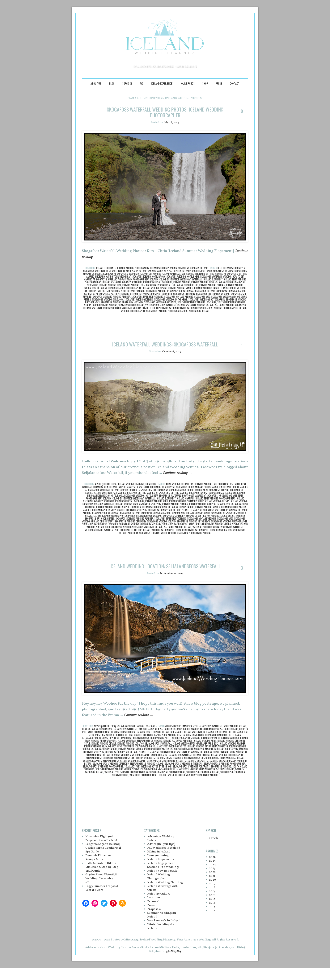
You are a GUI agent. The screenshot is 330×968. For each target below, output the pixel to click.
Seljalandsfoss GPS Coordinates (201, 758)
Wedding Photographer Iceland (230, 308)
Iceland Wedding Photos (185, 285)
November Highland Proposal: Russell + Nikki (102, 839)
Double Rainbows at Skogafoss (111, 273)
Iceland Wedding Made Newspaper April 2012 (138, 504)
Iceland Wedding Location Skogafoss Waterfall (147, 285)
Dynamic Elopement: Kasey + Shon (99, 857)
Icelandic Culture (158, 894)
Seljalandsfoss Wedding (149, 515)
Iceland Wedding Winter (233, 507)
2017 (212, 891)
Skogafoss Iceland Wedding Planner (111, 296)
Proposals (154, 909)
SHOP (205, 83)
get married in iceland (193, 273)
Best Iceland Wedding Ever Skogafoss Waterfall (215, 484)
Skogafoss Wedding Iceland (138, 299)
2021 (212, 876)
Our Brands (188, 83)
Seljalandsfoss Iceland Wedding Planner (124, 761)
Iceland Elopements (106, 268)
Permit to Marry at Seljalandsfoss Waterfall (163, 752)
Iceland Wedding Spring (155, 288)
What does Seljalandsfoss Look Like (148, 775)
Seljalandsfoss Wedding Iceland (146, 763)
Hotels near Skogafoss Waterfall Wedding (209, 276)
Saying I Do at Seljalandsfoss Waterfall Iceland (176, 755)
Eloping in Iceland (138, 273)
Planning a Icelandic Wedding (151, 291)
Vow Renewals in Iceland (163, 921)
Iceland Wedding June (110, 285)
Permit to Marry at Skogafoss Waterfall (203, 510)
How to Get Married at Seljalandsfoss (129, 738)
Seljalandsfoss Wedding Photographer (224, 763)
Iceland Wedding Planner (212, 285)
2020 (212, 880)
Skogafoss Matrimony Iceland (147, 296)
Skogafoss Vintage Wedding (178, 296)
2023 (212, 868)
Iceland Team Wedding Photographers (215, 498)
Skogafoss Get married (232, 515)
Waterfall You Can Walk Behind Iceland (124, 772)
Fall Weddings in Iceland (163, 848)
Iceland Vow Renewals (162, 871)
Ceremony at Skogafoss (174, 487)
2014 (212, 903)
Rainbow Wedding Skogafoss (231, 291)
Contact (234, 83)
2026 (212, 857)
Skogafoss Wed (202, 296)
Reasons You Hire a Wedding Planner (191, 513)
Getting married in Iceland (185, 493)
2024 (212, 865)
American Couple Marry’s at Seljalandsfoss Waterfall (193, 726)
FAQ (141, 83)
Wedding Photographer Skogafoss (139, 311)
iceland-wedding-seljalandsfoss (187, 749)
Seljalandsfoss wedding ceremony (111, 763)
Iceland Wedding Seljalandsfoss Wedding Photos (160, 746)
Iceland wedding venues (180, 288)
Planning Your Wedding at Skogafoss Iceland (191, 291)
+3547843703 (172, 951)
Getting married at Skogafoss (222, 273)
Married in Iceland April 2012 (132, 510)
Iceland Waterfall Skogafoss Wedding (122, 282)
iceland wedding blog (202, 282)
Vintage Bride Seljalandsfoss (173, 769)
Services (127, 83)
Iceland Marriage (185, 498)
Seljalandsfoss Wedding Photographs (103, 766)
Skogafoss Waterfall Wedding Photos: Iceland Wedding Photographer (165, 112)
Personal (153, 902)
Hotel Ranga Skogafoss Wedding (169, 276)
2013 (212, 907)
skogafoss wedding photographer (206, 299)
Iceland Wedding (181, 282)
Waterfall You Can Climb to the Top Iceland (145, 308)
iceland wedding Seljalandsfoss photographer (109, 746)
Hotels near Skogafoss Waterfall (163, 495)
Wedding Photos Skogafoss (173, 311)
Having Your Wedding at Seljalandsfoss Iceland (179, 735)
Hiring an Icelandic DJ (98, 495)
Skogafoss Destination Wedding (213, 294)
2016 (212, 895)
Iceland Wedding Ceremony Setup (186, 501)
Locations (151, 484)
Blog (112, 83)
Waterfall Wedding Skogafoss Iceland (212, 527)
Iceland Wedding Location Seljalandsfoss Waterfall (144, 743)
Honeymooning (157, 856)
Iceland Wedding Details (217, 501)
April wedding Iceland (177, 484)
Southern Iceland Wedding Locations (196, 302)
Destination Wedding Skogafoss (169, 490)
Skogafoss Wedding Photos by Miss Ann (122, 302)
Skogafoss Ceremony (184, 294)
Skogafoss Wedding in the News (170, 299)
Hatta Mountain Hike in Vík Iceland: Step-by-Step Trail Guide (101, 867)
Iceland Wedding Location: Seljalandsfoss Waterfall (165, 566)
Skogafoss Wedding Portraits (160, 302)
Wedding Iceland (177, 308)
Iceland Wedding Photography (133, 268)
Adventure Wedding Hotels (160, 839)
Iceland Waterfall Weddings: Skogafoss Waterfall (165, 344)
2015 (212, 899)
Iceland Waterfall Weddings (157, 282)
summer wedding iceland (131, 305)
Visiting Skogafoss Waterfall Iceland (165, 305)
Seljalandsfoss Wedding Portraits (191, 766)
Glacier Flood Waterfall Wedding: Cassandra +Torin (101, 878)
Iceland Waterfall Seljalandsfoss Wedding (140, 740)
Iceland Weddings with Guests (162, 888)
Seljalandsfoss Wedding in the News (184, 763)
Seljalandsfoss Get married (168, 758)
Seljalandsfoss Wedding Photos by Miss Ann (147, 766)
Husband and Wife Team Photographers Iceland (133, 279)
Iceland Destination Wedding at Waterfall (180, 279)
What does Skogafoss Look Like (144, 533)
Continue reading (177, 473)
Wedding (155, 530)
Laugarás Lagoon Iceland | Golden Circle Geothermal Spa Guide (103, 848)
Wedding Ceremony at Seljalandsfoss (165, 772)
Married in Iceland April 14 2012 (99, 510)
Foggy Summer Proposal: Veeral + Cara (101, 888)
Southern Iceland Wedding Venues (213, 524)
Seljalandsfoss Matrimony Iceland (165, 761)
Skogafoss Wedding (221, 766)
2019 (212, 884)
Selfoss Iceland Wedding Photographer (151, 294)
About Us (96, 83)
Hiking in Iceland (158, 852)
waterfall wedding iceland (200, 305)
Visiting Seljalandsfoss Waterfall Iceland (212, 769)
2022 (212, 872)
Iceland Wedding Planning (163, 268)
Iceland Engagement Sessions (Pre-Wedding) (163, 865)
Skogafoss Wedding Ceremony (107, 299)
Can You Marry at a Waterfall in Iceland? (169, 271)
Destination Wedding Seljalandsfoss (130, 732)
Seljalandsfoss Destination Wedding (133, 758)
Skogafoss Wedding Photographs (100, 524)
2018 (212, 888)
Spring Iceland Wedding (105, 305)
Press (219, 83)
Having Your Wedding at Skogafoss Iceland (128, 276)
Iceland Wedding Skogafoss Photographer (119, 288)
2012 (212, 911)
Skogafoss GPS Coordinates (99, 518)
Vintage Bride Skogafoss (109, 527)
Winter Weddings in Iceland (160, 926)
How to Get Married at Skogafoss (200, 495)
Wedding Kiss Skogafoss (200, 308)
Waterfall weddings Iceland (106, 308)
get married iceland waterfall (164, 273)
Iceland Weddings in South (208, 288)
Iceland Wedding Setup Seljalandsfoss (209, 504)
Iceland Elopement (213, 279)
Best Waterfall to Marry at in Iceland (126, 271)
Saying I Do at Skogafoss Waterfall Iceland (106, 294)
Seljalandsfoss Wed (194, 761)
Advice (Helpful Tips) (105, 484)
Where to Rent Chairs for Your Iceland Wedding (186, 533)
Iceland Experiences (162, 83)
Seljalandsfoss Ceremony (99, 758)
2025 (212, 861)
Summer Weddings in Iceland (193, 268)
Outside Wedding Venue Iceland (119, 291)
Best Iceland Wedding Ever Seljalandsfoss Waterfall (110, 729)
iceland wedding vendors (181, 507)
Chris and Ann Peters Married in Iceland (209, 487)
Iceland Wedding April (156, 501)
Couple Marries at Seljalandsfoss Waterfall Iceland (210, 729)
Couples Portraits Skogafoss (208, 271)
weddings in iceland (199, 311)
